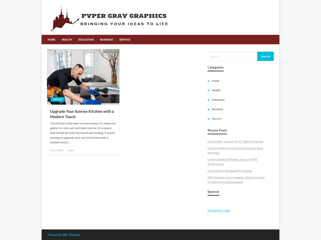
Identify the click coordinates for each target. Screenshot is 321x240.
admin (71, 150)
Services (57, 99)
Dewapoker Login (218, 210)
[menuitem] (51, 39)
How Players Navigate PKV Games (229, 170)
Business (106, 39)
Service (124, 39)
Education (86, 39)
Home (51, 39)
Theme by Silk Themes (63, 235)
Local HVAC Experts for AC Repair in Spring (235, 141)
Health (67, 39)
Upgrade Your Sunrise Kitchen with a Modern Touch (82, 114)
